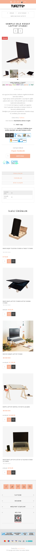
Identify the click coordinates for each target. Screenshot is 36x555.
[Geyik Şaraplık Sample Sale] (20, 31)
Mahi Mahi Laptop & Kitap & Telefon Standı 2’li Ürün (18, 460)
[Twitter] (12, 486)
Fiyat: (14, 150)
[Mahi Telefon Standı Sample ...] (15, 31)
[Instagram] (30, 486)
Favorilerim (18, 2)
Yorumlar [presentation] (18, 178)
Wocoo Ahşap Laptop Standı (12, 354)
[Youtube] (24, 486)
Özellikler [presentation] (17, 173)
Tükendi (5, 38)
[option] (6, 74)
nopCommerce (21, 548)
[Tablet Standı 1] (18, 283)
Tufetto (21, 117)
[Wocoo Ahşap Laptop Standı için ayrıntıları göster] (18, 336)
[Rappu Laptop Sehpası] (18, 388)
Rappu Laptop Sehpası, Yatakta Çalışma (16, 407)
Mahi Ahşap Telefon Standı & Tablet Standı (18, 248)
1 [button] (17, 79)
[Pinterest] (18, 486)
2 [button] (18, 79)
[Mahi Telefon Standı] (18, 230)
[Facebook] (6, 486)
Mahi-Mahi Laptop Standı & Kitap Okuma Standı (17, 302)
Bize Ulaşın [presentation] (18, 183)
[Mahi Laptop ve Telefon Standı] (18, 441)
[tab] (18, 173)
